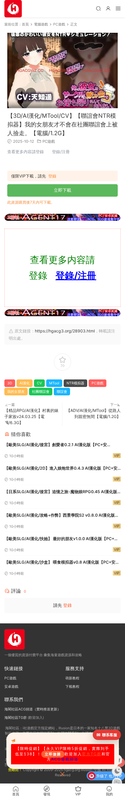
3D (9, 383)
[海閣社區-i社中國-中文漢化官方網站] (13, 8)
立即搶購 (53, 754)
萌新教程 (72, 678)
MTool (54, 383)
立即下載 (62, 190)
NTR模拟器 (75, 383)
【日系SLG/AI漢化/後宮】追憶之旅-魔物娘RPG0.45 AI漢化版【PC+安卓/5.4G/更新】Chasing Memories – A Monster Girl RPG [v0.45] (61, 492)
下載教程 (72, 686)
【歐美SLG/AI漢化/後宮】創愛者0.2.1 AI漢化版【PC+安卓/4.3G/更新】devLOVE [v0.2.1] (55, 445)
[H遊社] (62, 217)
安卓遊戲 (11, 686)
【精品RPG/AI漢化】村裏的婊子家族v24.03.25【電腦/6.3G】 (31, 416)
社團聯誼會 (40, 391)
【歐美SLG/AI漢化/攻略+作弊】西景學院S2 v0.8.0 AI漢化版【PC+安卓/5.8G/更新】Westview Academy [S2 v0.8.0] (59, 516)
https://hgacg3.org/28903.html (65, 330)
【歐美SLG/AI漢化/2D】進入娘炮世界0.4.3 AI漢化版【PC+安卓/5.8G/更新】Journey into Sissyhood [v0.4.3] (60, 469)
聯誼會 (62, 391)
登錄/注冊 (76, 275)
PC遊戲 (48, 141)
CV (39, 383)
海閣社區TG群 (15, 717)
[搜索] (98, 8)
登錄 (52, 176)
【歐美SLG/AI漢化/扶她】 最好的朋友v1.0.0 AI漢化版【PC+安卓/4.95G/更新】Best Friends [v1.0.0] (61, 539)
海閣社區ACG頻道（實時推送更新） (32, 709)
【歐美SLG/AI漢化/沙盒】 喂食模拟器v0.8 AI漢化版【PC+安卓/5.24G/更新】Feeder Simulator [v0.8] (59, 563)
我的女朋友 (16, 391)
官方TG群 (91, 754)
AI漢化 (24, 383)
